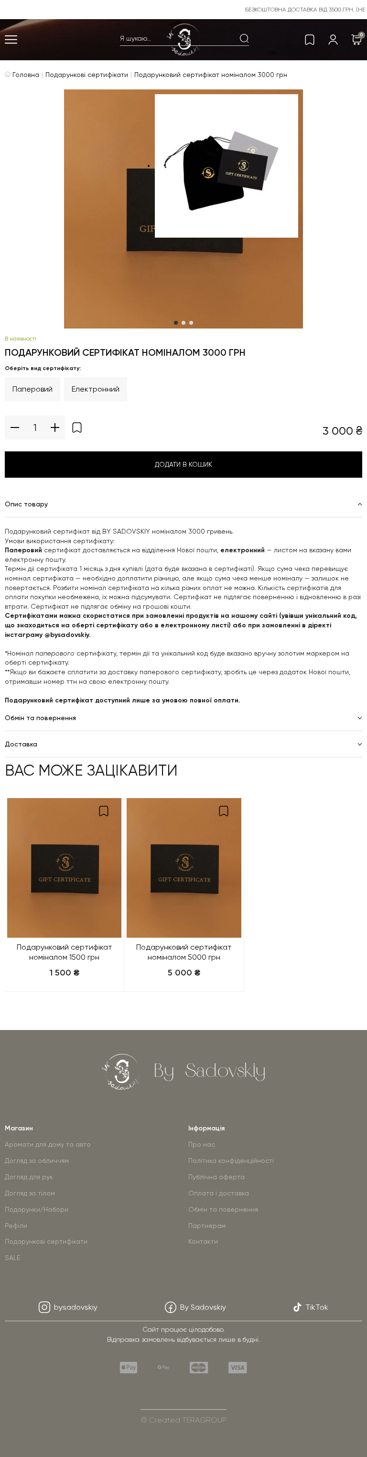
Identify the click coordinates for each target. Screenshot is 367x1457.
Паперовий (32, 389)
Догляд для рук (29, 1177)
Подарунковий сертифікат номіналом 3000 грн (210, 74)
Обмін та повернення (223, 1209)
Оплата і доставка (218, 1193)
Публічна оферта (216, 1177)
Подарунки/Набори (36, 1209)
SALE (12, 1257)
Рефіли (16, 1225)
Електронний (95, 389)
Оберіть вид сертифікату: (43, 368)
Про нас (201, 1144)
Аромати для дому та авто (48, 1144)
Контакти (203, 1241)
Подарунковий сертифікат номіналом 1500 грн (64, 952)
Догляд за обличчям (37, 1160)
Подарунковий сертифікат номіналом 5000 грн (184, 952)
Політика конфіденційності (231, 1160)
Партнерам (207, 1225)
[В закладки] (77, 427)
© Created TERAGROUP (183, 1419)
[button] (176, 323)
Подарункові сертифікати (86, 74)
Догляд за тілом (30, 1193)
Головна (25, 74)
